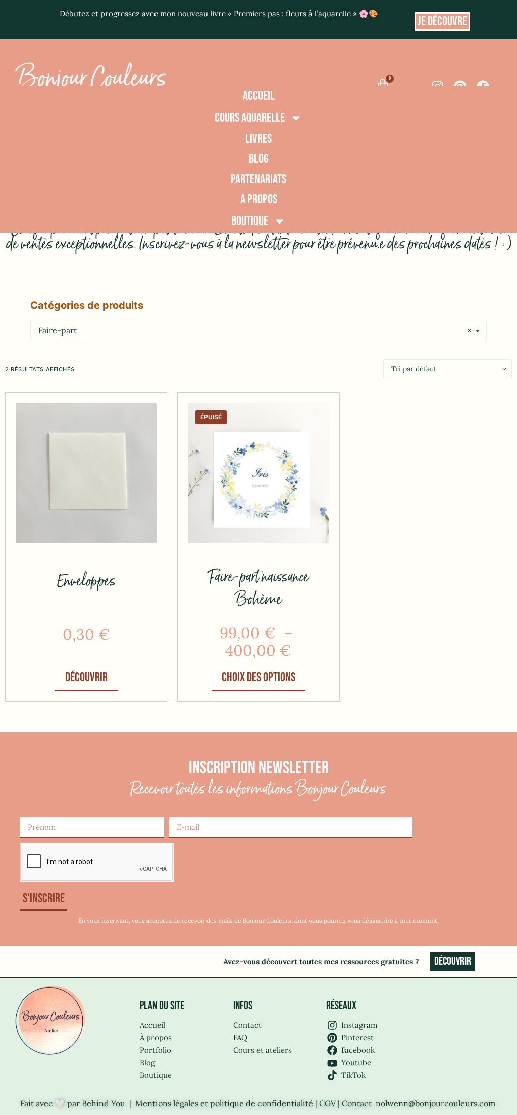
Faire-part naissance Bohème (258, 588)
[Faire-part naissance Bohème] (258, 473)
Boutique (249, 221)
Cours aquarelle (250, 118)
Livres (258, 139)
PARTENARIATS (258, 179)
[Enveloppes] (86, 473)
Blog (259, 159)
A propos (258, 199)
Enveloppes (86, 581)
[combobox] (258, 331)
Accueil (259, 96)
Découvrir (86, 677)
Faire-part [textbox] (254, 330)
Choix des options (258, 677)
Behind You (103, 1103)
